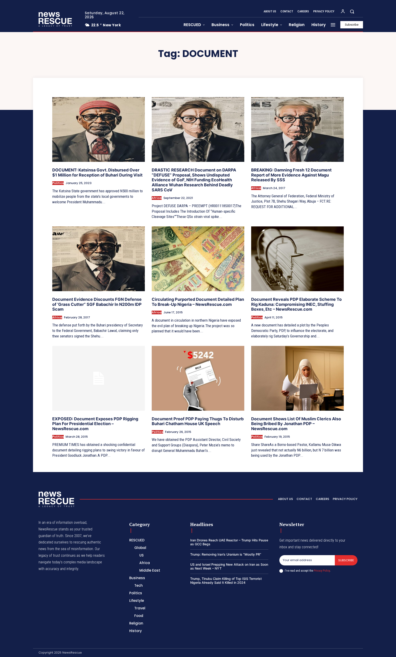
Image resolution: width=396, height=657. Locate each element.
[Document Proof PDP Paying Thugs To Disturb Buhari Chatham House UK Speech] (198, 378)
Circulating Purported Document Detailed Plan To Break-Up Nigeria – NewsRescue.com (198, 302)
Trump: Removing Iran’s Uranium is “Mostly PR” (225, 554)
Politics (58, 183)
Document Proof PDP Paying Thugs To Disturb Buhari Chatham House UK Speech (198, 421)
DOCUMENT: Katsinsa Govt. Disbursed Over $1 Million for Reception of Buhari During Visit (97, 172)
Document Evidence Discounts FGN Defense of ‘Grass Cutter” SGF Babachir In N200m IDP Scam (97, 304)
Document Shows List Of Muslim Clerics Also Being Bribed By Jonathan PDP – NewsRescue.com (296, 423)
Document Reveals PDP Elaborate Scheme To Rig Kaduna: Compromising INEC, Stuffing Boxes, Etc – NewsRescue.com (296, 304)
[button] (352, 11)
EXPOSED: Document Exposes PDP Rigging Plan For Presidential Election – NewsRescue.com (95, 423)
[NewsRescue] (55, 19)
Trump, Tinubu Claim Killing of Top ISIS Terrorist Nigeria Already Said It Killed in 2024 (226, 580)
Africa (157, 198)
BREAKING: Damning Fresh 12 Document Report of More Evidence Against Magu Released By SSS (291, 175)
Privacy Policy (322, 570)
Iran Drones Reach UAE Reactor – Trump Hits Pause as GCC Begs (229, 542)
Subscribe (346, 560)
